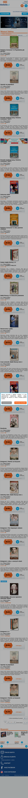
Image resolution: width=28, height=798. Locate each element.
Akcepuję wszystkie (20, 402)
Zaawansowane (6, 402)
